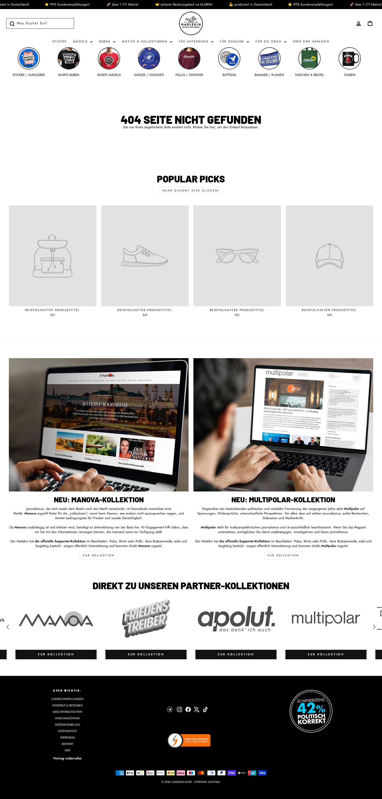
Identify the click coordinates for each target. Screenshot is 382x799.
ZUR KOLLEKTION (98, 555)
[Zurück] (8, 627)
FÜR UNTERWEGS (194, 41)
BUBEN (105, 41)
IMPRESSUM (67, 737)
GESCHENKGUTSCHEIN (67, 712)
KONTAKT (67, 744)
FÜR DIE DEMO (269, 41)
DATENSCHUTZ (67, 731)
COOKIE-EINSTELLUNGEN (67, 699)
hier (212, 127)
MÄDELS (81, 41)
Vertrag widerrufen (67, 758)
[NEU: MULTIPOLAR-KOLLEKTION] (283, 424)
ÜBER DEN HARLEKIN (311, 41)
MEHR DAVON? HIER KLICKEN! (191, 191)
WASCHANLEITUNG (67, 718)
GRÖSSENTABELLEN (67, 725)
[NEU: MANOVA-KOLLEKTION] (99, 424)
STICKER (60, 41)
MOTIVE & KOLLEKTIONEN (145, 41)
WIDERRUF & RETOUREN (67, 705)
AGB (67, 750)
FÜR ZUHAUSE (233, 41)
